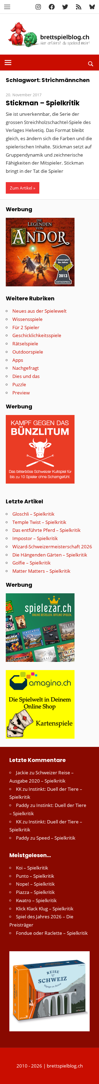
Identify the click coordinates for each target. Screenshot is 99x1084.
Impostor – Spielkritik (35, 538)
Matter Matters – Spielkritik (41, 571)
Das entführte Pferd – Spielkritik (46, 530)
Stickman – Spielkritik (42, 103)
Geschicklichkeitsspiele (36, 335)
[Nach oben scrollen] (89, 1074)
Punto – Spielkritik (35, 876)
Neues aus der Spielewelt (39, 311)
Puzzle (19, 384)
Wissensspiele (27, 319)
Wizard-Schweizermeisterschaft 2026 (52, 546)
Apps (17, 360)
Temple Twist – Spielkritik (39, 522)
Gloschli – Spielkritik (33, 514)
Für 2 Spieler (25, 327)
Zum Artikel (21, 188)
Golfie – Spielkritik (31, 563)
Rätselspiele (25, 343)
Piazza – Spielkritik (35, 892)
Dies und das (26, 376)
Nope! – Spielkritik (35, 884)
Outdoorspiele (27, 352)
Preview (21, 392)
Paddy (22, 805)
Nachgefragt (25, 368)
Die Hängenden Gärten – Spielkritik (49, 555)
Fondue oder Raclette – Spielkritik (52, 933)
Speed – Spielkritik (55, 838)
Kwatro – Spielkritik (36, 900)
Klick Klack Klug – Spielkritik (44, 908)
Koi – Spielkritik (32, 868)
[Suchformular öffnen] (91, 63)
